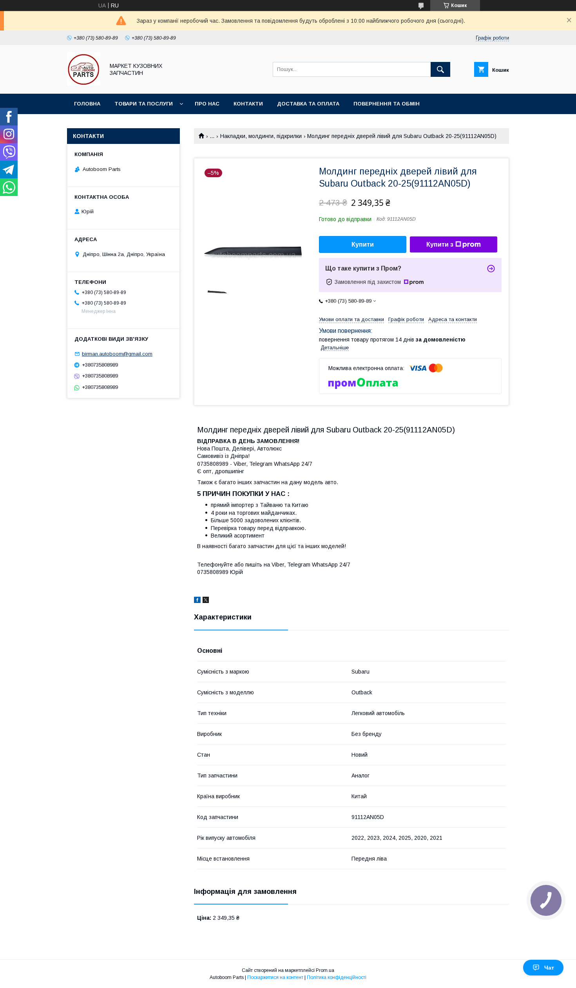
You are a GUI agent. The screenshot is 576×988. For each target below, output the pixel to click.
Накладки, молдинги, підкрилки (261, 136)
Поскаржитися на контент (275, 977)
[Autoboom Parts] (83, 83)
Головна (87, 104)
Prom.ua (325, 970)
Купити (362, 244)
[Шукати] (440, 69)
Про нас (207, 104)
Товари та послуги (143, 104)
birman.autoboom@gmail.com (117, 354)
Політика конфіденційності (336, 977)
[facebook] (197, 601)
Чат (549, 967)
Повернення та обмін (386, 104)
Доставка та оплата (308, 104)
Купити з (439, 244)
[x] (206, 601)
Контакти (248, 104)
